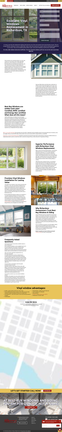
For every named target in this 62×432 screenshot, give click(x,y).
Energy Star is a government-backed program (11, 135)
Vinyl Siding (22, 5)
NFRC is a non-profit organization (9, 132)
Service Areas (29, 5)
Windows (16, 5)
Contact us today (39, 232)
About (35, 5)
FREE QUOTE (55, 5)
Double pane (35, 294)
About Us (33, 421)
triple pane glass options (43, 294)
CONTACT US (31, 407)
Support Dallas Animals (44, 5)
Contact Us (33, 423)
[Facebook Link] (59, 1)
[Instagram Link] (61, 1)
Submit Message (45, 40)
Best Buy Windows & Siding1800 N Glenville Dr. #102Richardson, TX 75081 (23, 418)
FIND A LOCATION (22, 422)
